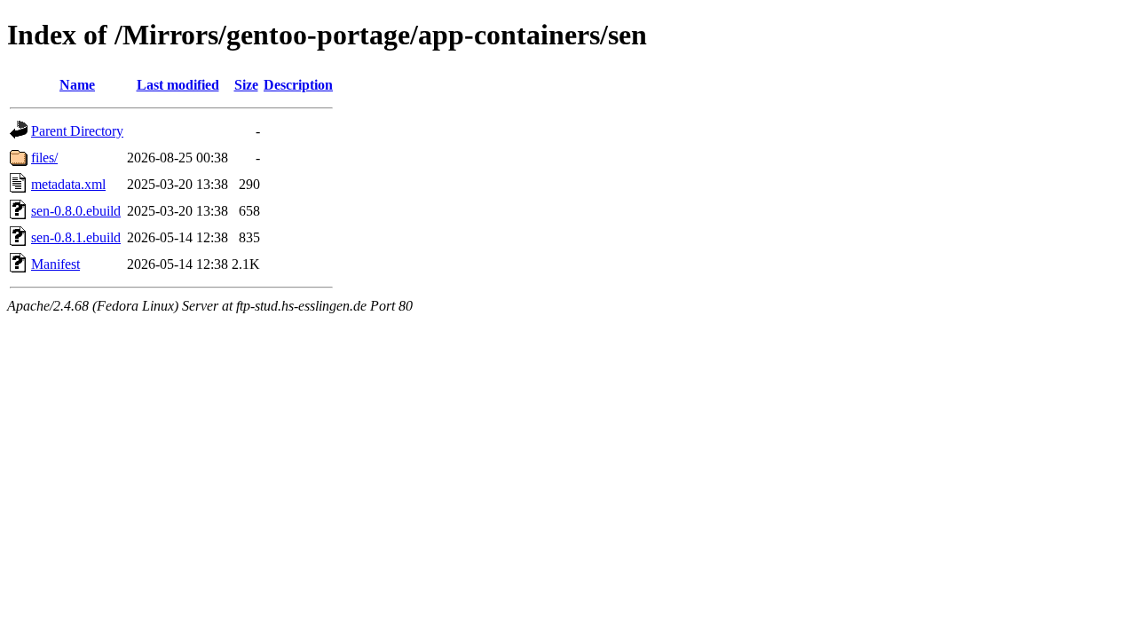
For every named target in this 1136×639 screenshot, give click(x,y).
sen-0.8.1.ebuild (76, 237)
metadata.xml (68, 184)
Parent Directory (77, 130)
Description (298, 84)
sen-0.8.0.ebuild (76, 210)
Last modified (178, 84)
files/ (44, 157)
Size (246, 84)
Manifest (55, 264)
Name (77, 84)
